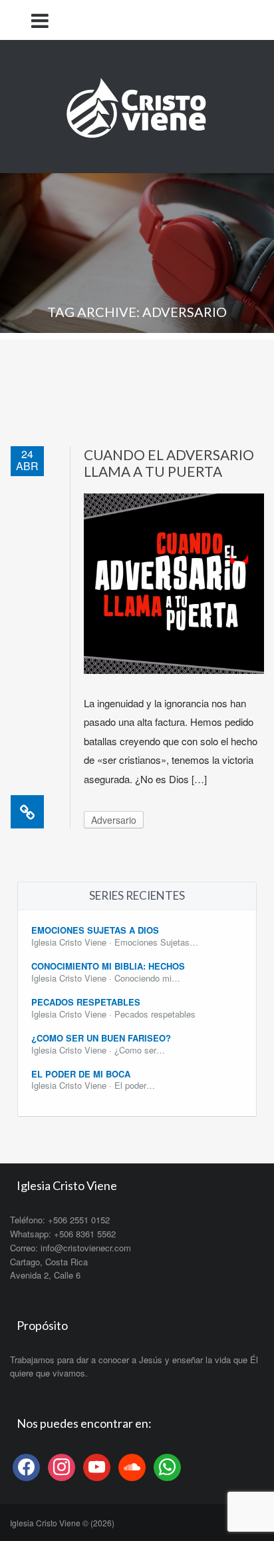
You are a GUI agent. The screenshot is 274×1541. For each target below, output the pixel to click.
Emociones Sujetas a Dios (95, 930)
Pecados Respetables (85, 1002)
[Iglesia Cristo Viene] (137, 105)
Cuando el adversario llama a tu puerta (169, 462)
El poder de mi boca (80, 1074)
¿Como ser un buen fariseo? (101, 1038)
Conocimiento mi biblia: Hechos (108, 966)
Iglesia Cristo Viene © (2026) (62, 1522)
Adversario (113, 819)
